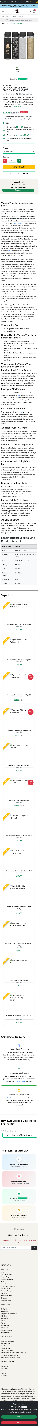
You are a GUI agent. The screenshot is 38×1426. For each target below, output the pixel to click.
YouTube (4, 1371)
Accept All (19, 1416)
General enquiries (7, 1350)
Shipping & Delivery (18, 187)
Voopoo (8, 85)
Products (5, 23)
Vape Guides (5, 1284)
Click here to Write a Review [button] (19, 1135)
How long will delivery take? (10, 1357)
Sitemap (4, 1298)
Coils (3, 1321)
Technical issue (6, 1348)
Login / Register (6, 1277)
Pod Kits (19, 23)
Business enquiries (7, 1341)
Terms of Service (22, 1252)
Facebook (4, 1366)
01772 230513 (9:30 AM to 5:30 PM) (13, 1353)
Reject (19, 1422)
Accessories (5, 1325)
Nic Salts (4, 1316)
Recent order (5, 1343)
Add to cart (19, 167)
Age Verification (9, 1098)
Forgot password (7, 1279)
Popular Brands (6, 1330)
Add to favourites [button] (19, 173)
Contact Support (7, 1274)
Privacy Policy (11, 1252)
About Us (4, 1270)
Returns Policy (6, 1291)
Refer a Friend (6, 1300)
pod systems (18, 223)
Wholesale (4, 1311)
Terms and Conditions (8, 1286)
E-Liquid (4, 1309)
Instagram (4, 1368)
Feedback (4, 1346)
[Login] (30, 11)
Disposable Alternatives (9, 1313)
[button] (3, 12)
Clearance (4, 1328)
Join (34, 1248)
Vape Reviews (6, 1332)
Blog (2, 1281)
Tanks (3, 1323)
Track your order (20, 1081)
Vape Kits (12, 23)
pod (19, 395)
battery (20, 412)
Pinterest (4, 1375)
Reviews (18, 190)
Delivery (4, 1293)
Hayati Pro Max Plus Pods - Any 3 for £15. (18, 2)
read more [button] (17, 106)
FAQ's (3, 1272)
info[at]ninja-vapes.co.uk (9, 1355)
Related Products (18, 185)
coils (18, 287)
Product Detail (18, 182)
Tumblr (3, 1373)
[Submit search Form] (36, 16)
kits (9, 251)
